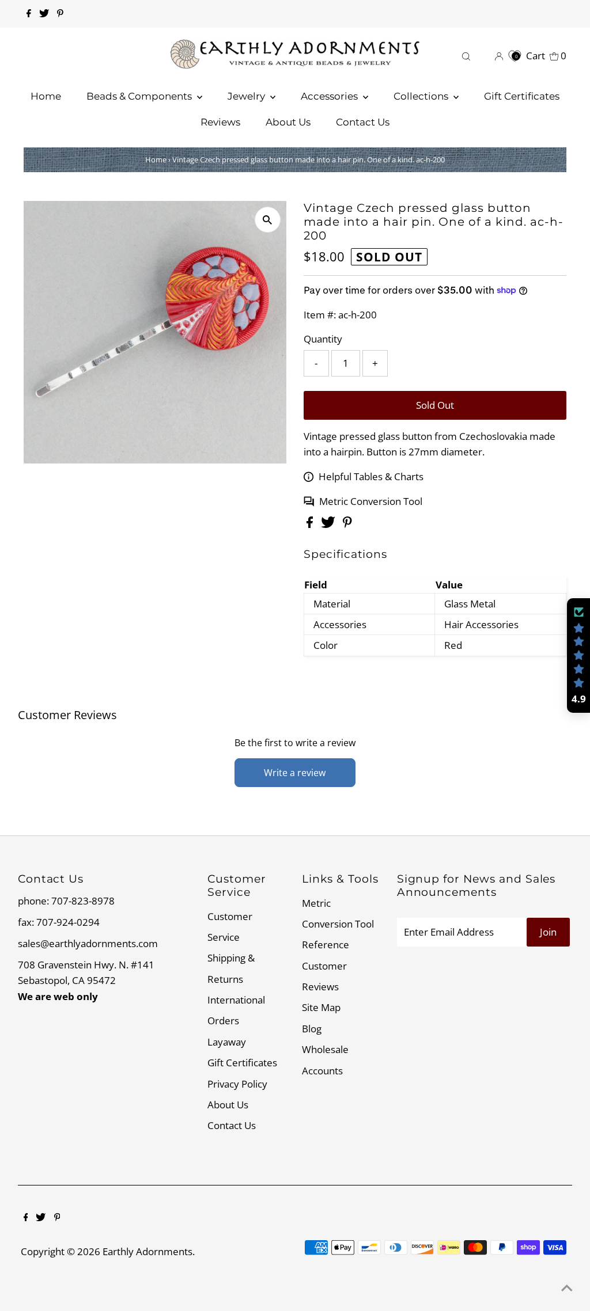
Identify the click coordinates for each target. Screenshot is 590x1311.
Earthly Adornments (147, 1251)
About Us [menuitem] (288, 122)
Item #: (320, 314)
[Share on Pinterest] (347, 524)
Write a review (295, 772)
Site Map (321, 1007)
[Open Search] (466, 55)
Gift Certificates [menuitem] (521, 96)
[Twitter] (44, 14)
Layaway (226, 1041)
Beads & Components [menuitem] (140, 96)
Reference (325, 944)
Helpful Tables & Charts (371, 476)
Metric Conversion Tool (370, 501)
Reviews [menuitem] (220, 122)
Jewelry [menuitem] (247, 96)
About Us (227, 1104)
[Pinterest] (60, 14)
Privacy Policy (237, 1083)
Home (156, 159)
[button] (578, 655)
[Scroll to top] (566, 1287)
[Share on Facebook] (311, 524)
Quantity (323, 338)
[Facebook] (29, 14)
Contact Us (231, 1125)
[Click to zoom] (268, 220)
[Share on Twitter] (329, 524)
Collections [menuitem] (422, 96)
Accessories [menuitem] (330, 96)
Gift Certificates (242, 1062)
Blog (312, 1028)
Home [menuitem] (46, 96)
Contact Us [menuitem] (362, 122)
